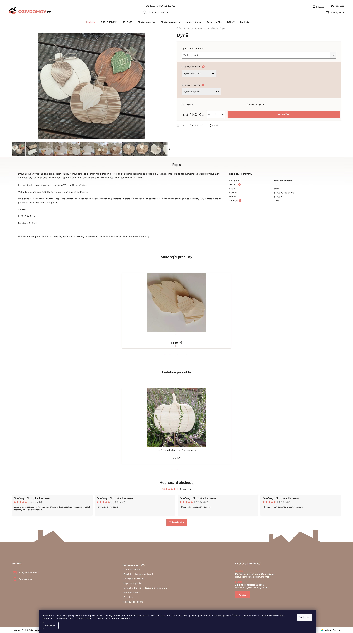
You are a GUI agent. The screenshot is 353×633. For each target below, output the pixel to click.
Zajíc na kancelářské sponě (249, 585)
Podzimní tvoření (283, 180)
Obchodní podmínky (133, 578)
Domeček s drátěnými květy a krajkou (255, 574)
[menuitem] (90, 22)
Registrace (339, 6)
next (235, 313)
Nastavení (50, 625)
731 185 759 (25, 578)
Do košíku (283, 114)
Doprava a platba (132, 583)
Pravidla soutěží (131, 592)
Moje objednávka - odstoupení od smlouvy (145, 587)
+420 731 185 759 (167, 6)
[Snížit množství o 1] (209, 114)
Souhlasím (304, 617)
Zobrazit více (176, 522)
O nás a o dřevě (131, 569)
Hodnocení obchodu (177, 482)
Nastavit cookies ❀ (133, 601)
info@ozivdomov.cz (28, 572)
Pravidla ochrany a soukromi (138, 574)
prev (117, 313)
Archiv (242, 594)
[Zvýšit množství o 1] (223, 114)
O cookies (126, 618)
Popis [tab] (176, 164)
